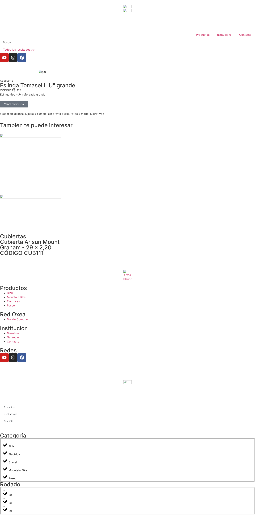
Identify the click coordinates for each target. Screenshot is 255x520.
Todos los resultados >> (19, 49)
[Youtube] (4, 57)
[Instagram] (13, 57)
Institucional (224, 34)
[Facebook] (21, 57)
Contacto (245, 34)
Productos (203, 34)
